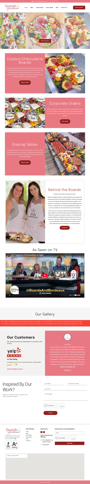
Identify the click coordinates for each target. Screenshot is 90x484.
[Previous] (47, 352)
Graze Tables (49, 7)
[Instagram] (44, 432)
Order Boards (39, 7)
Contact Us (64, 7)
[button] (46, 73)
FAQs (57, 7)
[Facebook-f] (41, 432)
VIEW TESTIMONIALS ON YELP (15, 369)
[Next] (88, 352)
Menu (31, 7)
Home (26, 7)
